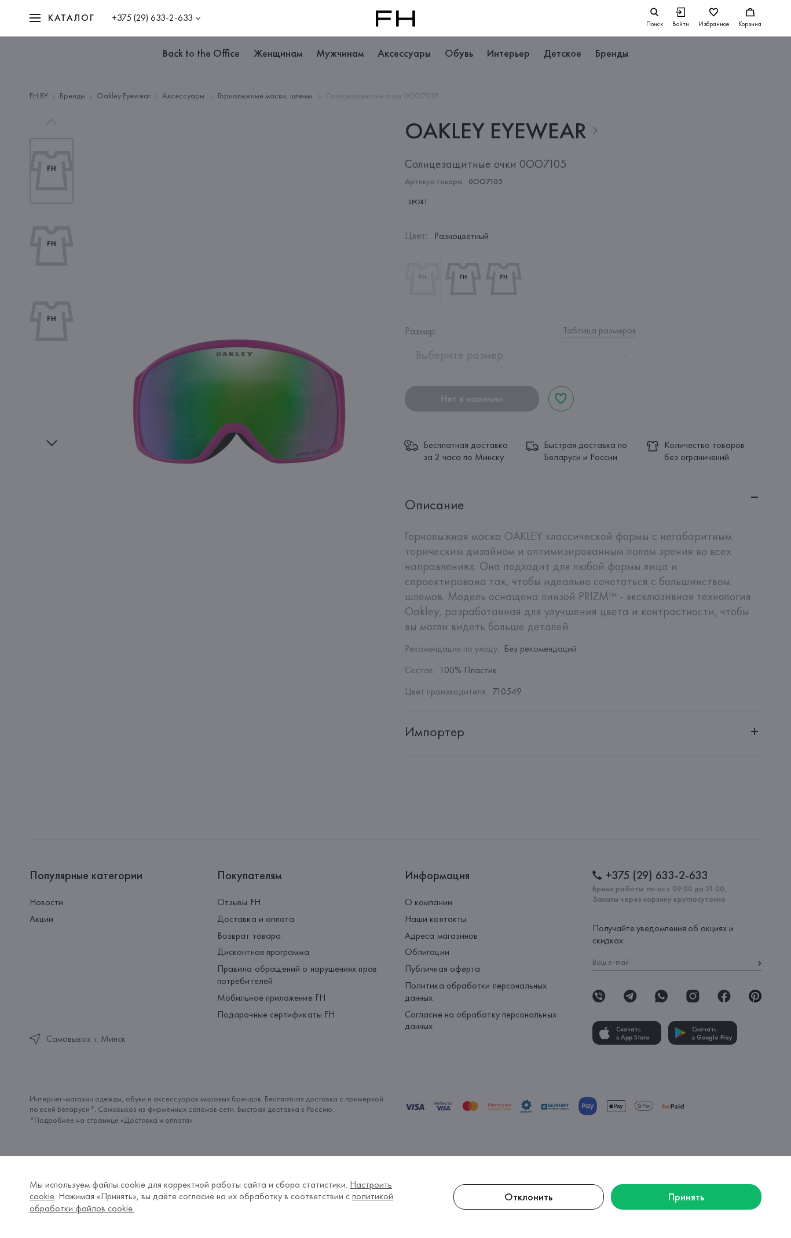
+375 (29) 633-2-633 (152, 18)
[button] (62, 18)
